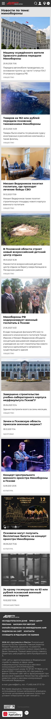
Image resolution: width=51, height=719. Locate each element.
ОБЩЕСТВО (8, 77)
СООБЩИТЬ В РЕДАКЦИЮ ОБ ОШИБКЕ (20, 635)
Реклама (6, 624)
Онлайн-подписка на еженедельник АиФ (24, 628)
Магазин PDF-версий (24, 624)
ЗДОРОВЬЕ (8, 434)
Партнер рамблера (23, 707)
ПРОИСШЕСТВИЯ (11, 605)
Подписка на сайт (12, 631)
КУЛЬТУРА (8, 491)
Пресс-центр (35, 621)
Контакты (29, 631)
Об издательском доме (14, 621)
